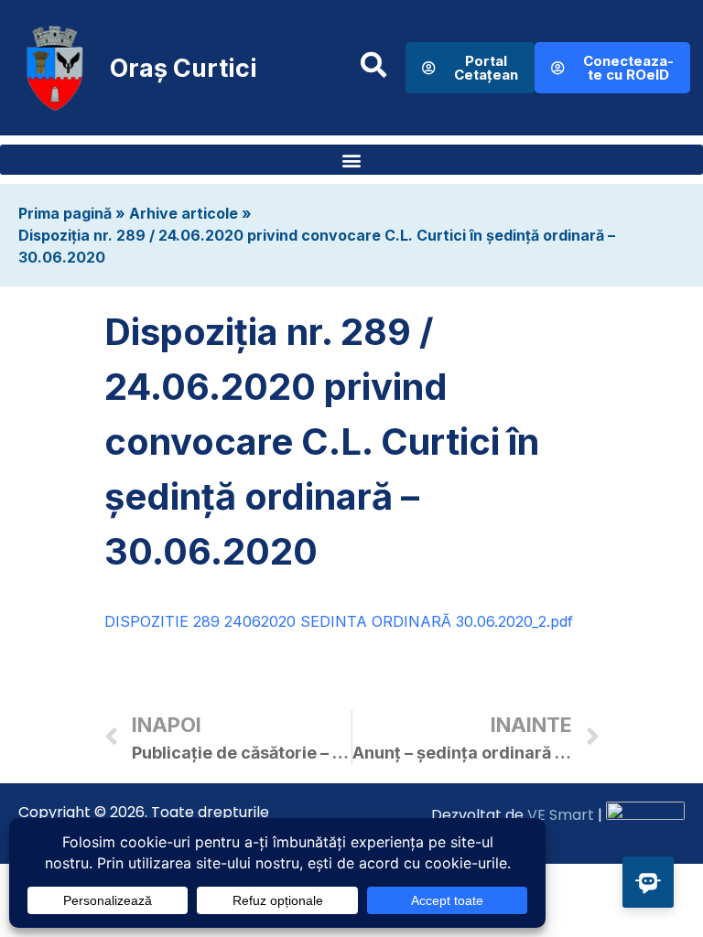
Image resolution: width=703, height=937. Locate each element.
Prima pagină (65, 213)
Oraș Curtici (183, 68)
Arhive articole (183, 213)
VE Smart (560, 814)
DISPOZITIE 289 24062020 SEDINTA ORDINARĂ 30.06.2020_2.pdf (338, 621)
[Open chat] (648, 882)
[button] (351, 160)
